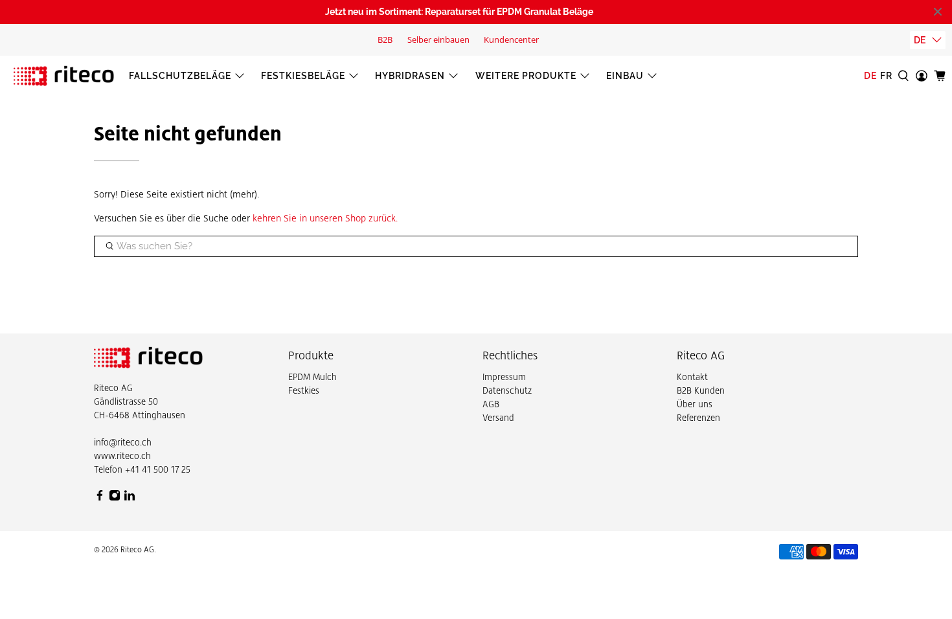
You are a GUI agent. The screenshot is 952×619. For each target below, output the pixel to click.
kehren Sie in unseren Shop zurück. (325, 218)
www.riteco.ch (122, 456)
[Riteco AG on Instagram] (114, 498)
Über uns (694, 404)
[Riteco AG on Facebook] (100, 498)
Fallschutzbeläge (180, 76)
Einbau (625, 76)
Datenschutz (507, 390)
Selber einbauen (438, 39)
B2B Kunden (701, 390)
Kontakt (692, 377)
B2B (385, 39)
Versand (498, 417)
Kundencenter (511, 39)
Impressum (504, 377)
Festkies (303, 390)
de (919, 40)
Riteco (106, 388)
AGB (490, 404)
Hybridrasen (410, 76)
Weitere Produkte (525, 76)
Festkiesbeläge (303, 76)
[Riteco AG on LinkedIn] (129, 498)
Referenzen (698, 417)
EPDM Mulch (312, 377)
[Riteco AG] (64, 75)
